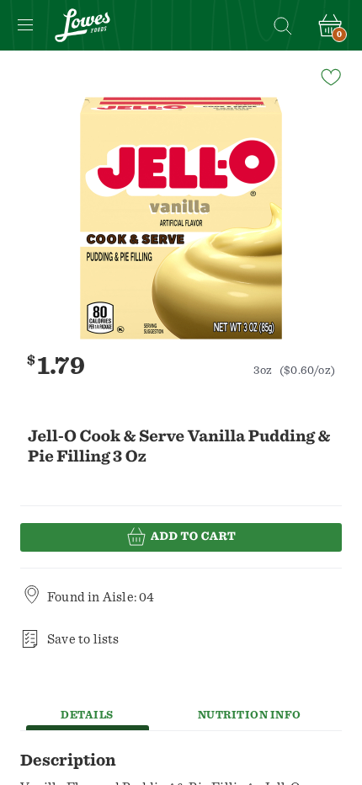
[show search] (282, 25)
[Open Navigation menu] (25, 25)
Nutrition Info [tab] (249, 715)
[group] (181, 218)
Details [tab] (87, 715)
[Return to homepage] (82, 25)
